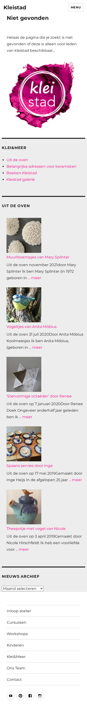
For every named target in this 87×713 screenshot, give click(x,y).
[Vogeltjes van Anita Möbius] (23, 304)
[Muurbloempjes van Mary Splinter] (23, 235)
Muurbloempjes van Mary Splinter (37, 257)
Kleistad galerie (20, 179)
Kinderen (15, 645)
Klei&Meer (16, 656)
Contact (14, 679)
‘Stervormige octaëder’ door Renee (39, 396)
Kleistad (14, 7)
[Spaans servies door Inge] (23, 443)
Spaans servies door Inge (29, 465)
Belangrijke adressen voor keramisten (41, 166)
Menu (76, 7)
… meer (34, 278)
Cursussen (16, 622)
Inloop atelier (19, 611)
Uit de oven (17, 160)
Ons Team (16, 668)
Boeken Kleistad (21, 173)
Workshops (17, 634)
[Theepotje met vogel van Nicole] (23, 506)
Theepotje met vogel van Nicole (36, 528)
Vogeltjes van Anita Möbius (31, 326)
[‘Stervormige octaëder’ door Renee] (23, 374)
